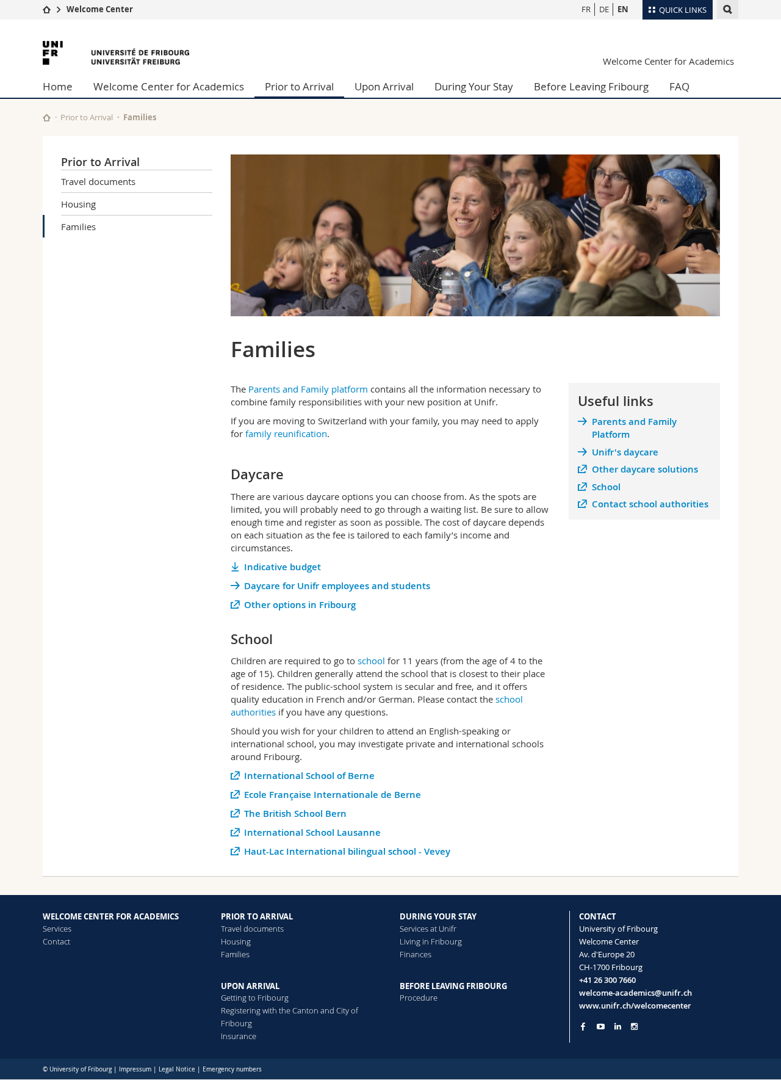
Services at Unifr (428, 928)
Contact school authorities (650, 504)
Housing (78, 204)
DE (604, 9)
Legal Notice (177, 1069)
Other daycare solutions (645, 469)
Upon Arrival (384, 86)
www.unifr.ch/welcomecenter (635, 1005)
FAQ (679, 86)
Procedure (418, 997)
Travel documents (98, 181)
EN (622, 9)
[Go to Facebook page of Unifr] (583, 1026)
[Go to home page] (47, 9)
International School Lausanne (312, 832)
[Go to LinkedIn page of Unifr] (617, 1027)
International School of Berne (309, 775)
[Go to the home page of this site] (47, 117)
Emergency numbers (232, 1069)
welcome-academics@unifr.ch (635, 992)
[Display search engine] (727, 9)
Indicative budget (282, 566)
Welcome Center (100, 9)
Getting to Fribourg (255, 997)
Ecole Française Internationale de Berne (332, 794)
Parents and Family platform (308, 389)
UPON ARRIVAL (250, 985)
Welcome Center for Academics (668, 61)
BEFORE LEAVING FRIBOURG (453, 985)
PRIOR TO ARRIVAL (257, 916)
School (606, 486)
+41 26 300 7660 (607, 979)
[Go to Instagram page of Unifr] (634, 1027)
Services (57, 928)
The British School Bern (295, 813)
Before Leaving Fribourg (591, 86)
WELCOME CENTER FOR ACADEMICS (111, 916)
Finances (415, 954)
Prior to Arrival (299, 86)
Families (78, 226)
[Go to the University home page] (116, 53)
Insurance (238, 1036)
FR (586, 9)
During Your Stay (473, 86)
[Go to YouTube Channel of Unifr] (601, 1027)
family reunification (286, 433)
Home (58, 86)
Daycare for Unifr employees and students (337, 585)
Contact (56, 941)
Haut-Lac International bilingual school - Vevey (347, 851)
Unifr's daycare (625, 452)
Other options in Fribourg (300, 604)
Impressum (135, 1069)
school (371, 660)
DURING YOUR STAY (438, 916)
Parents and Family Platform (634, 428)
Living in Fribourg (431, 941)
